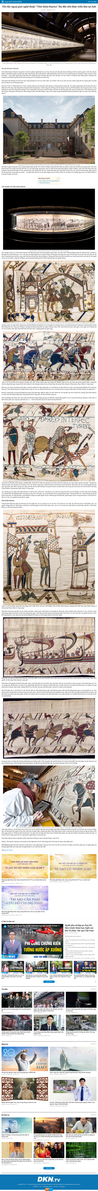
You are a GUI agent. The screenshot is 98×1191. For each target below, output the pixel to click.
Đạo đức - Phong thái (38, 1035)
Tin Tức (66, 932)
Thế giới (3, 1138)
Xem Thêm (49, 981)
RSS (40, 1186)
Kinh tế (3, 1035)
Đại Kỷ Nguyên (48, 1184)
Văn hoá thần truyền (38, 1140)
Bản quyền (62, 1186)
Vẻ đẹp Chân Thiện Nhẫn (7, 1074)
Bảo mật (56, 1186)
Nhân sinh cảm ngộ (6, 1104)
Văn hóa (67, 1163)
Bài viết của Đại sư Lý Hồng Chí (8, 883)
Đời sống (68, 1138)
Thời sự (35, 1012)
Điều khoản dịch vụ (47, 1186)
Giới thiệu (35, 1186)
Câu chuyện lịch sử (6, 1164)
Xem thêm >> (93, 989)
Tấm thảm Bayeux (44, 183)
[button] (57, 178)
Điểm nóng (4, 1012)
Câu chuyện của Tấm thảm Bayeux (49, 181)
